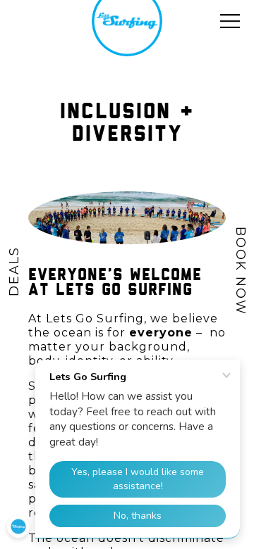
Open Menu (230, 21)
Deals (14, 271)
